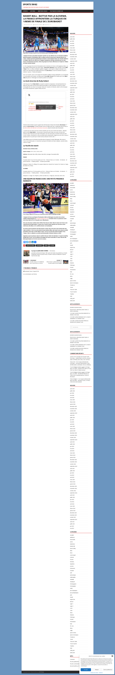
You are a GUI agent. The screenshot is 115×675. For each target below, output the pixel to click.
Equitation (72, 212)
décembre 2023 (73, 107)
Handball (72, 227)
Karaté (71, 245)
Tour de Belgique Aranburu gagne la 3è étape (80, 367)
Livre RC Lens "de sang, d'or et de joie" (78, 356)
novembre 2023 (73, 109)
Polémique (72, 265)
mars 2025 (72, 74)
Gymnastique (73, 223)
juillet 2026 (72, 39)
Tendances (72, 285)
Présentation (73, 269)
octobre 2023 (73, 112)
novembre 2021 (73, 163)
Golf (71, 220)
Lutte (71, 258)
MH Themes (41, 672)
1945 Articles (52, 250)
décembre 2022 (73, 134)
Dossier (71, 207)
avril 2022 (72, 152)
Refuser (97, 669)
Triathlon (72, 294)
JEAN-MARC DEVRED (38, 24)
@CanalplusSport (32, 108)
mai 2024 (72, 96)
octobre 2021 (73, 165)
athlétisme (72, 185)
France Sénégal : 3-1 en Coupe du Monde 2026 (80, 379)
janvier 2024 (72, 105)
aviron (71, 189)
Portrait (71, 267)
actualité (72, 183)
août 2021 (72, 169)
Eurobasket (39, 245)
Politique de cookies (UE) (56, 11)
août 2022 (72, 143)
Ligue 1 (71, 251)
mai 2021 (72, 176)
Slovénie (52, 245)
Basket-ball (46, 24)
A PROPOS (101, 672)
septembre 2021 (73, 167)
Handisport (72, 229)
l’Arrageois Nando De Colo (42, 218)
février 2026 (72, 50)
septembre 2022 (73, 141)
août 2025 (72, 63)
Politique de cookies (94, 672)
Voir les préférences (107, 669)
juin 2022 (72, 147)
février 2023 (72, 129)
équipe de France (30, 245)
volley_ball (72, 298)
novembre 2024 (73, 83)
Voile (71, 296)
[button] (112, 656)
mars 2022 (72, 154)
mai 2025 (72, 70)
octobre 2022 (73, 138)
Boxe (71, 201)
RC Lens (72, 274)
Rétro (71, 276)
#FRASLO (32, 106)
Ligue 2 (71, 254)
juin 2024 (72, 94)
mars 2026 (72, 47)
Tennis (71, 287)
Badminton (72, 192)
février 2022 (72, 156)
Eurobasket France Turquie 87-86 (31, 271)
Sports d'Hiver (73, 280)
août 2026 (72, 36)
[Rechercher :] (81, 327)
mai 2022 (72, 149)
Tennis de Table (73, 289)
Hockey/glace (73, 234)
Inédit (71, 236)
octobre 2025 (73, 58)
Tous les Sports (73, 291)
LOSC (71, 256)
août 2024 (72, 90)
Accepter (86, 669)
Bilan (71, 198)
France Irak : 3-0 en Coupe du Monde (78, 362)
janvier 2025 (72, 78)
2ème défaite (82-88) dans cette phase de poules (35, 128)
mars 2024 (72, 101)
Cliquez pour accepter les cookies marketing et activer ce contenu (46, 107)
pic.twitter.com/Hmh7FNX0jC (35, 110)
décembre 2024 (73, 81)
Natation (72, 263)
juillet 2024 (72, 92)
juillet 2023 (72, 118)
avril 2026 (72, 45)
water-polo (72, 300)
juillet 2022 (72, 145)
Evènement (72, 216)
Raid (71, 271)
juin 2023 (72, 121)
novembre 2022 (73, 136)
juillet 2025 (72, 65)
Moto (71, 260)
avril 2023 (72, 125)
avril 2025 (72, 72)
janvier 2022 (72, 158)
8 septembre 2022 (28, 24)
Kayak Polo (72, 247)
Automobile (72, 187)
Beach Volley (73, 196)
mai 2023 (72, 123)
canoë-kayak (73, 203)
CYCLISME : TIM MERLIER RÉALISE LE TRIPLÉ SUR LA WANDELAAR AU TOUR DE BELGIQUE (79, 375)
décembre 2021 (73, 160)
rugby (71, 278)
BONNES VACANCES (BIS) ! (76, 307)
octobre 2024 (73, 85)
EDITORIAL (32, 11)
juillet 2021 (72, 172)
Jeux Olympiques (73, 238)
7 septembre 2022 (60, 106)
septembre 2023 (73, 114)
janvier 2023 (72, 132)
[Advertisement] (81, 23)
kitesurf (71, 249)
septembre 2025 (73, 61)
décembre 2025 (73, 54)
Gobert (46, 245)
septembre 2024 (73, 87)
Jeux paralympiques (74, 240)
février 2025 (72, 76)
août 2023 (72, 116)
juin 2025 (72, 67)
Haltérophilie (72, 225)
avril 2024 (72, 98)
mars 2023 (72, 127)
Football (72, 218)
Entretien (72, 209)
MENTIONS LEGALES (42, 11)
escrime (71, 214)
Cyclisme (72, 205)
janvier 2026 (72, 52)
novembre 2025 (73, 56)
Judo (71, 243)
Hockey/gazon (73, 232)
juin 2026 (72, 41)
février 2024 (72, 103)
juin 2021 (72, 174)
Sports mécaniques (74, 283)
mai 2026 (72, 43)
